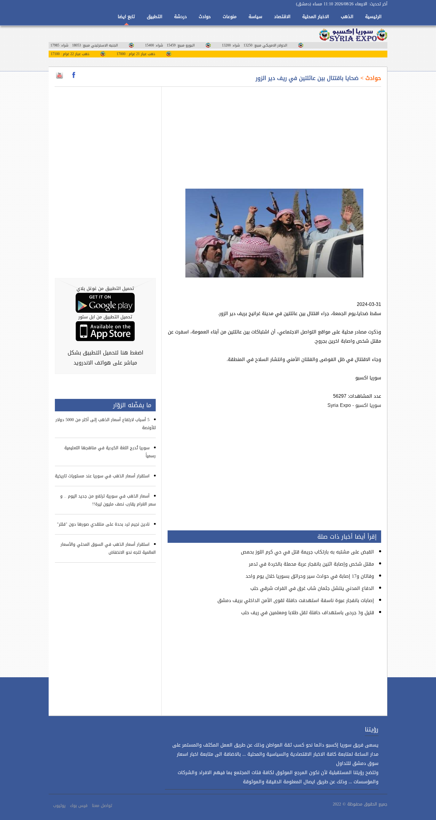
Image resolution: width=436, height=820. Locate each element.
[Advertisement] (274, 134)
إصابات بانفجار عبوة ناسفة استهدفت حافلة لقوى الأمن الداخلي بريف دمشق (295, 600)
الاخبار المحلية (315, 16)
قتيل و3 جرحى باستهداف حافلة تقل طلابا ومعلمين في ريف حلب (307, 612)
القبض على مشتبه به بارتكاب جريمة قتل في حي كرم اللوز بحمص (307, 551)
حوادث (205, 16)
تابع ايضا (126, 16)
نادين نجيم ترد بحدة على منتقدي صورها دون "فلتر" (103, 524)
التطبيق (154, 16)
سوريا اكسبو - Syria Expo (354, 405)
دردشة (180, 16)
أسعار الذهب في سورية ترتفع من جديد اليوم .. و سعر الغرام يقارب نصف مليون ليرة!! (108, 500)
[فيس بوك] (74, 75)
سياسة (255, 16)
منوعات (230, 16)
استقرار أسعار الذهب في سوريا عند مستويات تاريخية (102, 476)
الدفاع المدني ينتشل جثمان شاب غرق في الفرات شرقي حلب (312, 588)
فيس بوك (78, 806)
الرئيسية (373, 16)
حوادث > (370, 78)
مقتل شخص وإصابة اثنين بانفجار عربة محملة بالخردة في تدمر (311, 564)
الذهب (347, 16)
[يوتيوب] (59, 75)
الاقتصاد (282, 16)
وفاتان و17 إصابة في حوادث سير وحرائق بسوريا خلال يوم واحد (310, 576)
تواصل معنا (102, 806)
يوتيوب (59, 806)
